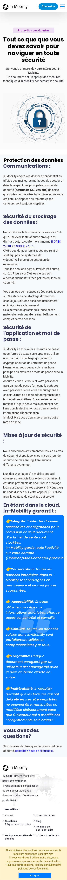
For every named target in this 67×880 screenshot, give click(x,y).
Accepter (35, 875)
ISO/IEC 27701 (24, 246)
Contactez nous (45, 815)
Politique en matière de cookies (18, 837)
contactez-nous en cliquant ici (33, 750)
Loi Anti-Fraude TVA (47, 835)
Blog (38, 821)
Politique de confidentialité (44, 828)
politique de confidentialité (33, 868)
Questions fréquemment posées (18, 822)
